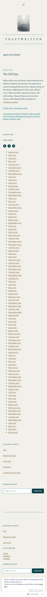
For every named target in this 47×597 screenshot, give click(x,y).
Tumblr (5, 553)
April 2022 (12, 217)
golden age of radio (34, 114)
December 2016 (14, 377)
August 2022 (13, 210)
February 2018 (14, 333)
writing (25, 108)
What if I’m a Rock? (9, 456)
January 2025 (13, 164)
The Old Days (10, 74)
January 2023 (13, 204)
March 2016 (13, 404)
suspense (5, 119)
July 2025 (12, 155)
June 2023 (12, 198)
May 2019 (12, 287)
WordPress (6, 556)
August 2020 (13, 250)
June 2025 (12, 158)
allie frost (6, 108)
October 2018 (13, 309)
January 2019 (13, 300)
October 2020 (14, 247)
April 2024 (12, 183)
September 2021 (14, 223)
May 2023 (12, 201)
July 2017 (12, 355)
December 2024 (14, 167)
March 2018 (13, 330)
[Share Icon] (9, 146)
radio (4, 116)
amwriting (17, 114)
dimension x (24, 114)
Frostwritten (24, 39)
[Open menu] (23, 4)
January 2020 (14, 263)
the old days (12, 119)
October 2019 (13, 272)
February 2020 (14, 260)
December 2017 (14, 340)
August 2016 (13, 389)
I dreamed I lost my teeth (11, 473)
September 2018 (15, 312)
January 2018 (13, 337)
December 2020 (14, 241)
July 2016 (12, 392)
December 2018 (14, 303)
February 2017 (14, 370)
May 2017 (12, 361)
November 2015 (14, 414)
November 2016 (14, 380)
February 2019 (14, 297)
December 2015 (14, 410)
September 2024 (15, 173)
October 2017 (13, 346)
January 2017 (13, 374)
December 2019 (14, 266)
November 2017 (14, 343)
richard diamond (20, 116)
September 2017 (14, 349)
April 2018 (12, 327)
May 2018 (12, 324)
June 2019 (12, 284)
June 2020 (12, 257)
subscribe (38, 491)
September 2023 (15, 195)
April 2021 (12, 229)
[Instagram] (13, 146)
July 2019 (12, 281)
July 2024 (12, 177)
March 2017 (13, 367)
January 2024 (13, 189)
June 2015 (12, 423)
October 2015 (13, 417)
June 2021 (12, 226)
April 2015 (12, 429)
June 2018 (12, 321)
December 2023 (14, 192)
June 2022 (12, 213)
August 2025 (13, 152)
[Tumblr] (4, 146)
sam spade (29, 116)
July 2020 (12, 254)
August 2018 (13, 315)
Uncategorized (18, 108)
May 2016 (12, 398)
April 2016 (12, 401)
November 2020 (15, 244)
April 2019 (12, 290)
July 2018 (12, 318)
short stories (36, 116)
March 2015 (13, 432)
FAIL (4, 450)
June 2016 (12, 395)
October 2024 (13, 170)
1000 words (7, 461)
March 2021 (13, 232)
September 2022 (15, 207)
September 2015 (14, 420)
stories (11, 108)
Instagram (6, 559)
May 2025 (12, 161)
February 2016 (14, 407)
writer (18, 119)
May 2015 (12, 426)
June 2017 (12, 358)
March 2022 (13, 220)
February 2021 (14, 235)
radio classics (10, 116)
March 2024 (13, 186)
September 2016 (15, 386)
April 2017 (12, 364)
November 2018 (14, 306)
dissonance (7, 467)
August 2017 (13, 352)
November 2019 (14, 269)
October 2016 (13, 383)
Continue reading (10, 102)
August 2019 (13, 278)
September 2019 (15, 275)
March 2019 (13, 294)
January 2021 (13, 238)
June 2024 (12, 180)
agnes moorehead (8, 114)
